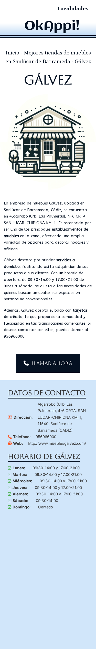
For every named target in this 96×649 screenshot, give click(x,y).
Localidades (72, 9)
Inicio (12, 53)
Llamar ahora (51, 363)
